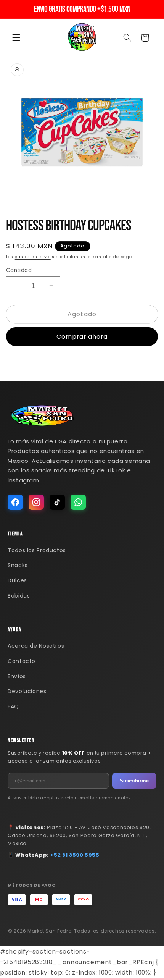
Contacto (21, 661)
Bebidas (19, 596)
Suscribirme (134, 781)
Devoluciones (27, 691)
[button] (16, 38)
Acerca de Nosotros (36, 646)
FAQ (13, 706)
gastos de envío (33, 257)
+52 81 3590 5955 (75, 854)
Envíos (17, 676)
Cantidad (19, 270)
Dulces (17, 580)
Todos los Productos (37, 550)
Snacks (18, 565)
